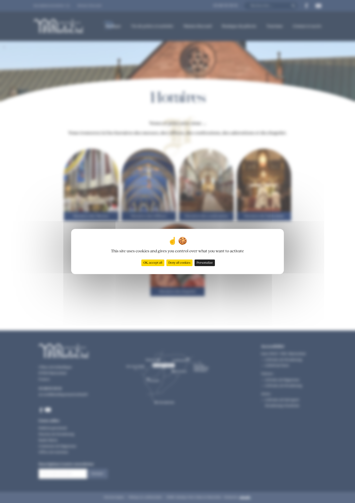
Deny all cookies (179, 262)
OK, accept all (152, 262)
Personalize (205, 262)
